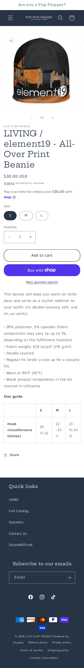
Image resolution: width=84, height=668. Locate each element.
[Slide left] (31, 118)
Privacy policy (61, 642)
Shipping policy (58, 650)
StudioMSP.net (21, 545)
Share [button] (14, 455)
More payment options (42, 282)
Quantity (10, 227)
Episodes (16, 522)
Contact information (44, 658)
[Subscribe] (69, 578)
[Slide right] (53, 118)
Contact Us (18, 533)
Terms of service (31, 650)
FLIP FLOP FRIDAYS (39, 636)
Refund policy (37, 642)
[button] (10, 18)
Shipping (9, 183)
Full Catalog (18, 511)
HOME (14, 499)
